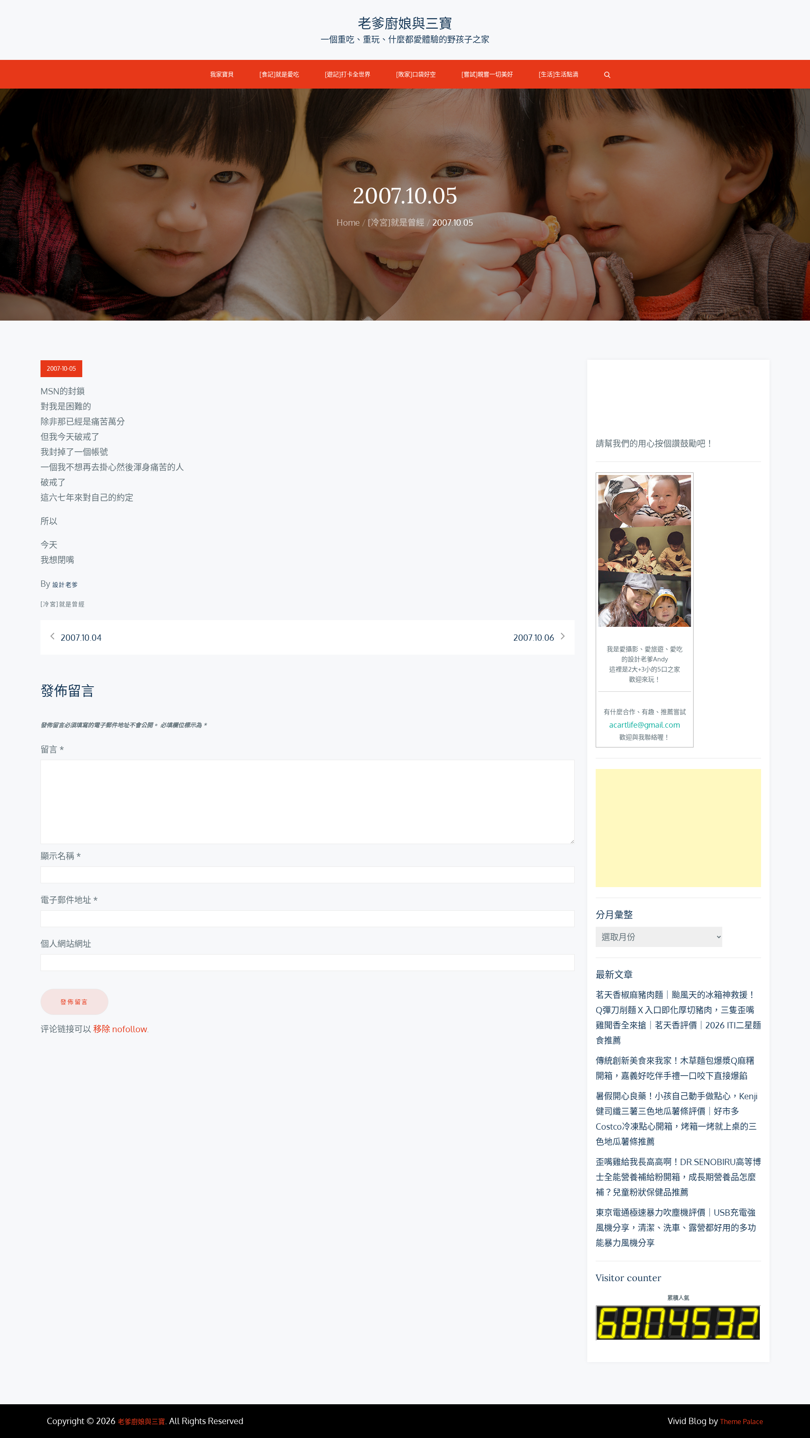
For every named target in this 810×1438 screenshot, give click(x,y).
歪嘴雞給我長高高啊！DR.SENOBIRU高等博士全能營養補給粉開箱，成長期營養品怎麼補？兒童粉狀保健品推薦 (678, 1177)
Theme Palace (741, 1421)
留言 (52, 749)
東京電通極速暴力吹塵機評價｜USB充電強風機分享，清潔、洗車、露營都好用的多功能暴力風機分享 (676, 1227)
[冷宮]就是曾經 (62, 603)
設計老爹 (65, 584)
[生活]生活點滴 (558, 74)
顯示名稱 (60, 855)
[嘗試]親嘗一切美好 (487, 74)
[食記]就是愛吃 (279, 74)
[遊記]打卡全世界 (347, 74)
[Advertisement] (678, 828)
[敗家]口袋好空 (416, 74)
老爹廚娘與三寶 (405, 23)
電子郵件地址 (69, 899)
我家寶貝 (222, 74)
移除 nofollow (120, 1028)
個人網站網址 (65, 943)
